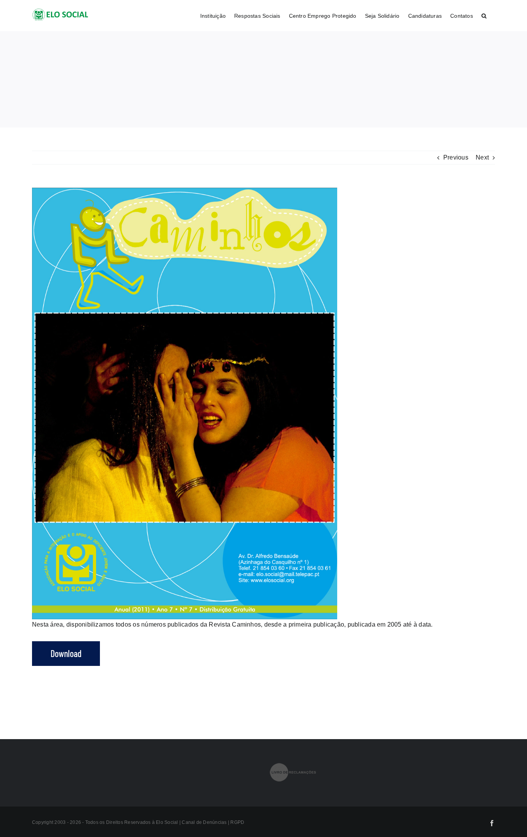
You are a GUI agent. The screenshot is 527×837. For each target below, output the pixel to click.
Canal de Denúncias (205, 822)
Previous (455, 157)
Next (482, 157)
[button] (483, 15)
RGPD (237, 822)
